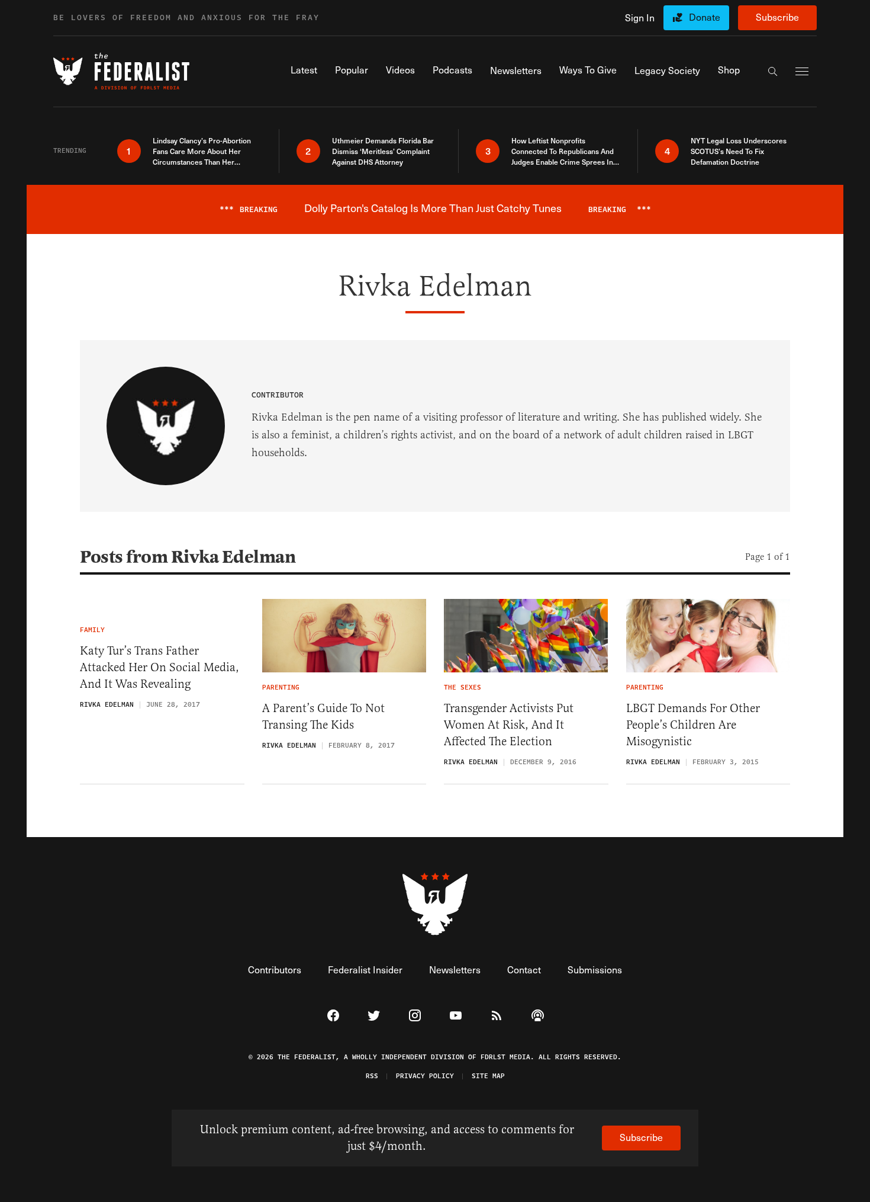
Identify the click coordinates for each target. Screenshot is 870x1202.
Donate (704, 17)
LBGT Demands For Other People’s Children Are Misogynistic (693, 725)
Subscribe (777, 17)
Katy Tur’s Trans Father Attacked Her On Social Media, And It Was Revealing (159, 667)
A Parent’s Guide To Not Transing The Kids (323, 716)
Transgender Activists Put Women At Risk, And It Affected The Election (508, 725)
